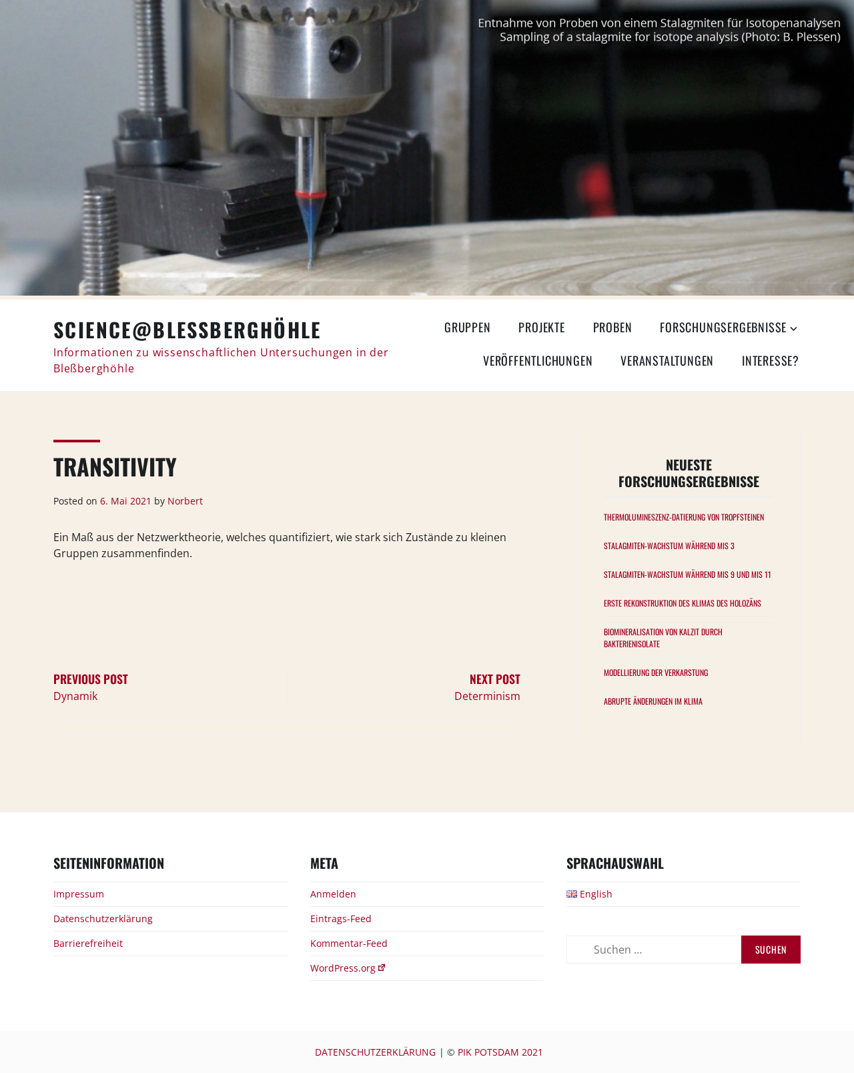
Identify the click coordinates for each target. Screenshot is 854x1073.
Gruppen (467, 327)
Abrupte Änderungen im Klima (653, 701)
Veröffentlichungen (537, 360)
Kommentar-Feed (349, 943)
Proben (612, 327)
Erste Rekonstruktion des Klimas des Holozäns (682, 603)
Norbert (185, 500)
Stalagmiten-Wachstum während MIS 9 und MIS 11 (687, 574)
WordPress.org (343, 968)
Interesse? (770, 360)
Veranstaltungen (667, 360)
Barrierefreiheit (88, 943)
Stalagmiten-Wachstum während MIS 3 (669, 545)
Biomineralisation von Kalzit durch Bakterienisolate (663, 637)
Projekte (541, 327)
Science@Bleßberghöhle (187, 329)
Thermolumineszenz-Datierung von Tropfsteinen (684, 516)
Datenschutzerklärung (103, 918)
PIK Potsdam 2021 (500, 1052)
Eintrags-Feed (341, 918)
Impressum (78, 893)
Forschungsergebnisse (723, 327)
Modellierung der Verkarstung (656, 672)
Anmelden (333, 893)
